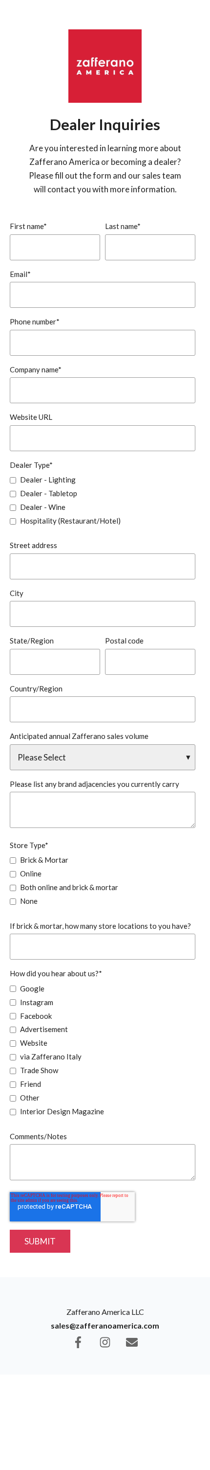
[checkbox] (102, 500)
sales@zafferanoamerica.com (105, 1325)
